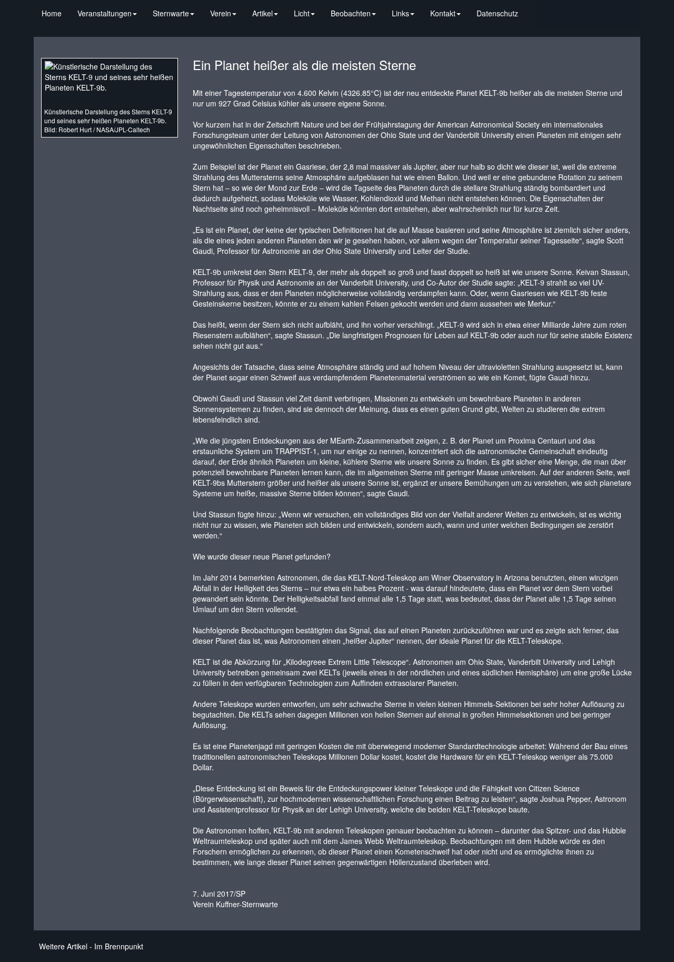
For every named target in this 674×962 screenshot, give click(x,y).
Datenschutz (497, 13)
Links (400, 13)
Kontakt (442, 13)
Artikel (262, 13)
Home (52, 13)
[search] (534, 8)
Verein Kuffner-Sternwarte (235, 904)
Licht (302, 13)
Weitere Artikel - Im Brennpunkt (91, 946)
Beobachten (351, 13)
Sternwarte (171, 13)
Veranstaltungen (104, 13)
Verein (220, 13)
